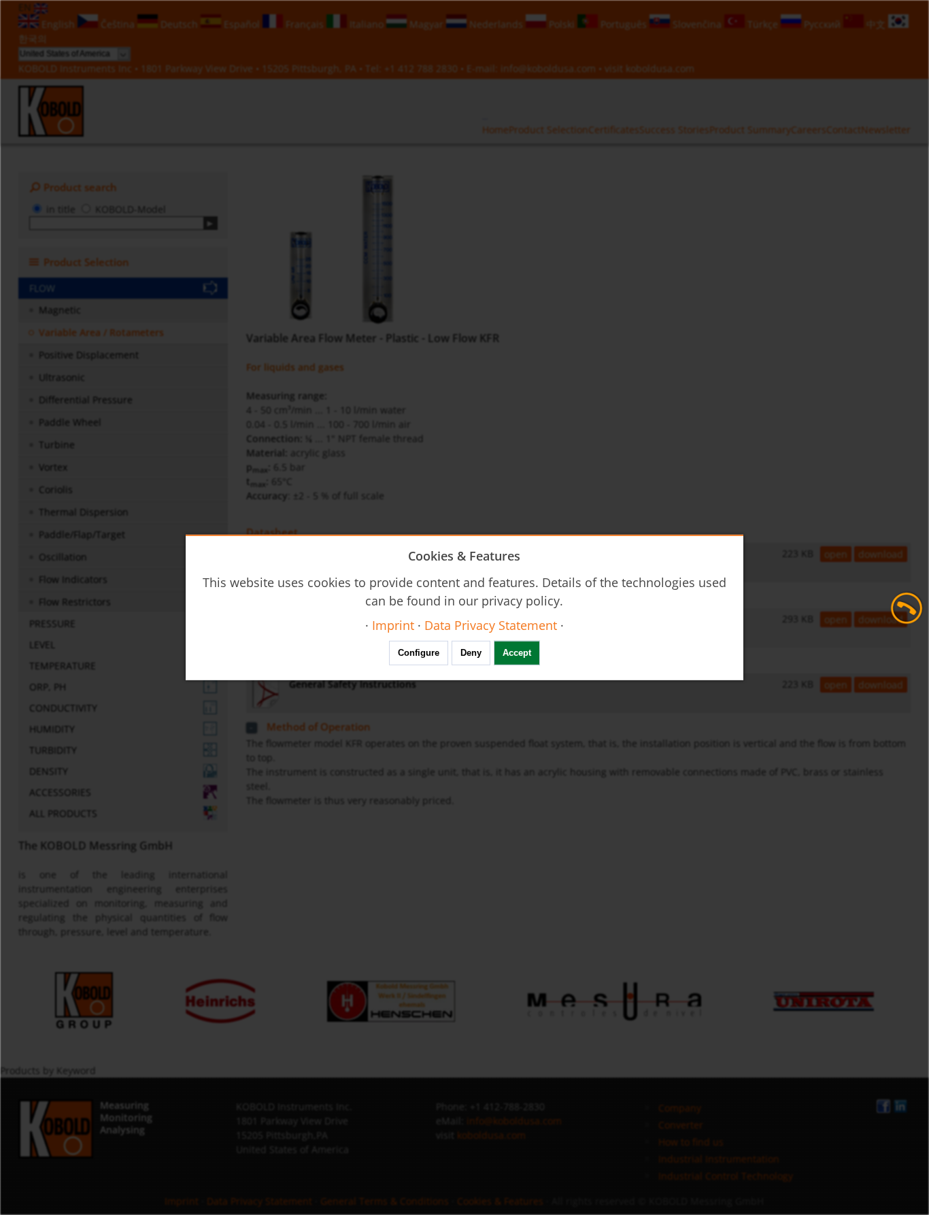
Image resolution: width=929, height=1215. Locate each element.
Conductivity (63, 707)
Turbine (57, 444)
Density (48, 771)
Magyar (426, 24)
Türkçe (763, 24)
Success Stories (674, 129)
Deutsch (179, 24)
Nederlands (496, 24)
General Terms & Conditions (384, 1201)
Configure (418, 653)
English (58, 24)
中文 (876, 24)
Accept (517, 653)
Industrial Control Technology (725, 1175)
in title (60, 209)
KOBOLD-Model (130, 209)
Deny (471, 653)
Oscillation (63, 556)
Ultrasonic (62, 377)
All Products (63, 813)
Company (679, 1107)
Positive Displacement (89, 354)
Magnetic (60, 309)
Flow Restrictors (75, 601)
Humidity (52, 728)
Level (42, 644)
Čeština (117, 24)
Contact (843, 129)
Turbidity (53, 750)
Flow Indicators (73, 579)
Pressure (52, 623)
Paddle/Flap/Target (82, 534)
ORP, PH (47, 686)
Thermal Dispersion (84, 511)
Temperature (62, 665)
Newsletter (886, 129)
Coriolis (56, 489)
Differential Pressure (86, 399)
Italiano (366, 24)
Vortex (53, 467)
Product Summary (750, 129)
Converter (680, 1124)
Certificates (613, 129)
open (835, 554)
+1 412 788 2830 (422, 68)
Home (495, 129)
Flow (42, 288)
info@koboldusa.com (548, 68)
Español (242, 24)
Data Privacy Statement (259, 1201)
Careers (808, 129)
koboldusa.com (660, 68)
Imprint (182, 1201)
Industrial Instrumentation (718, 1158)
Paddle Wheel (70, 422)
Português (623, 24)
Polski (561, 24)
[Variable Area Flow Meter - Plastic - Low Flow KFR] (342, 248)
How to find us (691, 1141)
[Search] (210, 223)
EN (26, 7)
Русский (822, 24)
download (880, 554)
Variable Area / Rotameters (101, 332)
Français (304, 24)
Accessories (60, 792)
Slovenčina (697, 24)
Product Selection (548, 129)
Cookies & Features (500, 1201)
